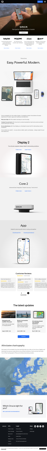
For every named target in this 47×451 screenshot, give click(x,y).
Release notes (10, 438)
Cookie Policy (18, 436)
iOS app (31, 428)
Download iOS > (17, 232)
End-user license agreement (21, 441)
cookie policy (3, 449)
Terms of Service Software (21, 438)
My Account (10, 433)
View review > (6, 48)
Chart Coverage (11, 431)
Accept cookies (42, 448)
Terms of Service (19, 431)
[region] (23, 376)
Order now (40, 1)
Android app (32, 431)
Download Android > (29, 232)
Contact (9, 443)
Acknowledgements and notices (22, 433)
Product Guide (10, 428)
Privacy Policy (18, 428)
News (9, 436)
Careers (9, 441)
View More (23, 336)
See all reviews (23, 294)
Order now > (19, 149)
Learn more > (28, 149)
